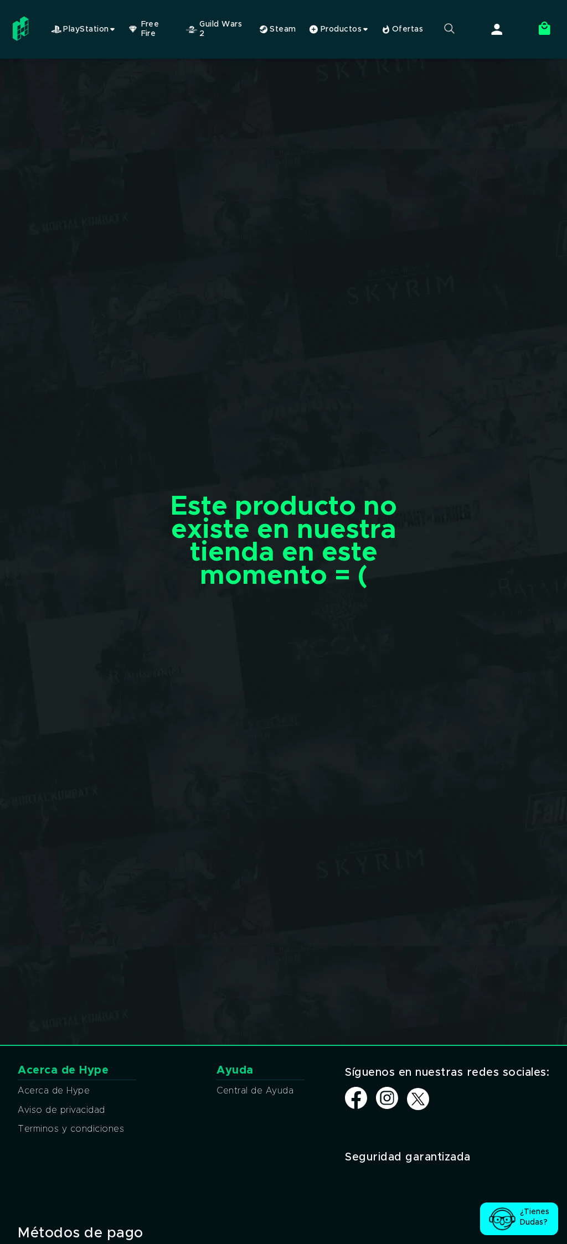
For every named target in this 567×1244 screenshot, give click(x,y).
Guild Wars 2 (220, 29)
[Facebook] (356, 1106)
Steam (282, 29)
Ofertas (406, 29)
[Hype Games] (22, 41)
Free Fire (150, 29)
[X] (418, 1100)
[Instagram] (387, 1106)
